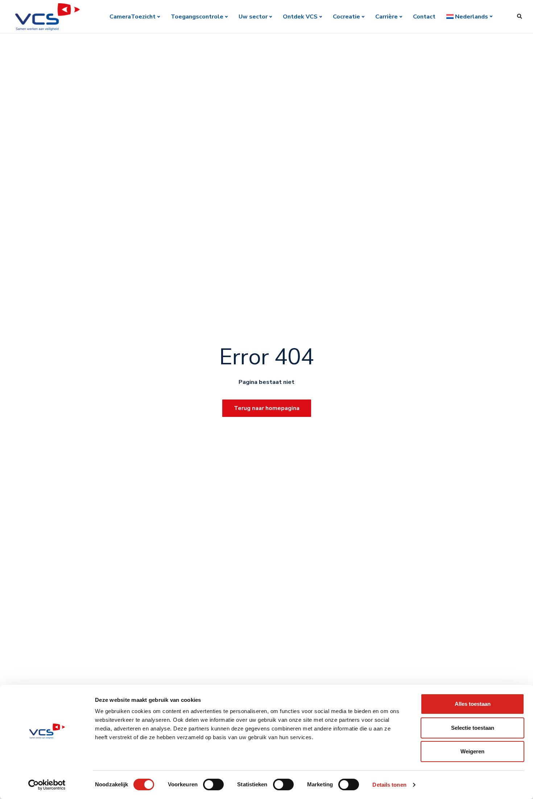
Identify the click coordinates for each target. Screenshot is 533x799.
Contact (424, 17)
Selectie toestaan (472, 728)
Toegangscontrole (197, 17)
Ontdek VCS (300, 17)
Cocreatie (346, 17)
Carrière (386, 17)
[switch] (213, 784)
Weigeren (472, 751)
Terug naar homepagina (266, 408)
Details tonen (389, 785)
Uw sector (253, 17)
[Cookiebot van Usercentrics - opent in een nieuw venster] (47, 784)
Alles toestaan (473, 704)
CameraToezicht (133, 17)
